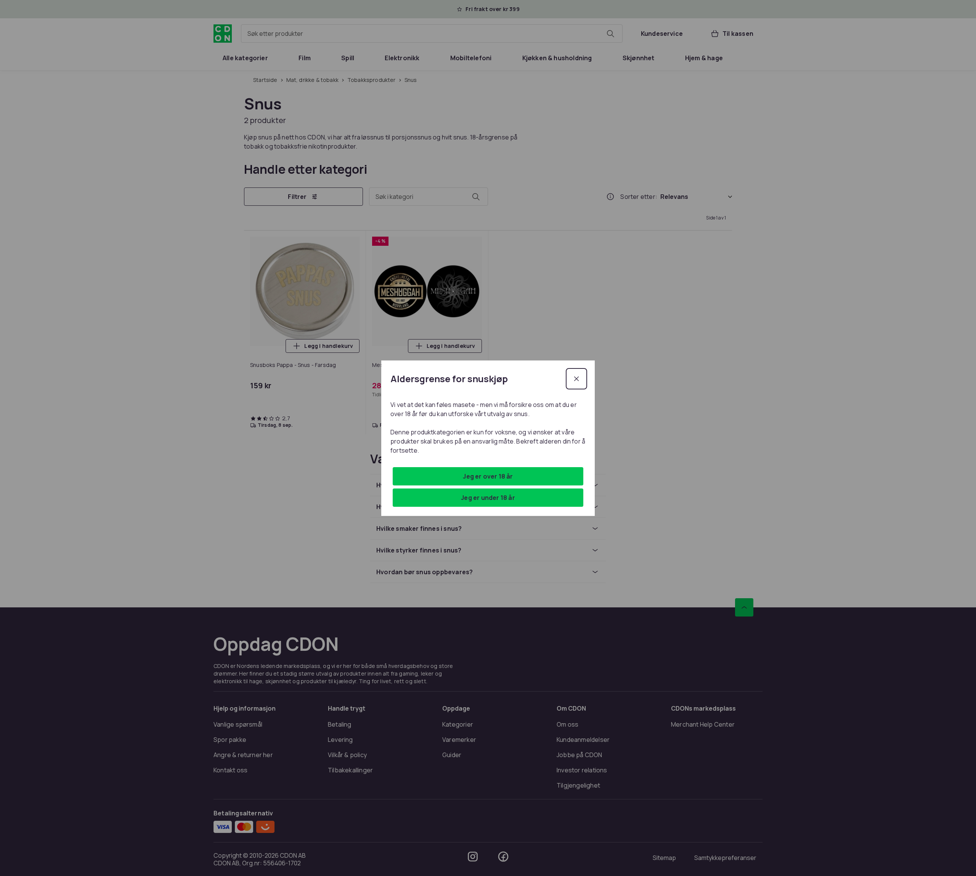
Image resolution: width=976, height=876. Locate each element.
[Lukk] (576, 379)
